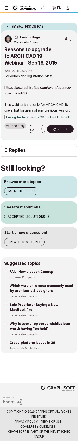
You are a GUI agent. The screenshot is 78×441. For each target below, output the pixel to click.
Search (43, 8)
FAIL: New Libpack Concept (32, 272)
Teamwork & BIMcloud (25, 348)
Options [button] (71, 25)
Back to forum (21, 191)
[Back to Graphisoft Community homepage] (25, 7)
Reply (62, 129)
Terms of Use (51, 421)
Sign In (69, 8)
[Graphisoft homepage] (58, 388)
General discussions (23, 296)
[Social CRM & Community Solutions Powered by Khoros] (12, 400)
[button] (32, 129)
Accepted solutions (26, 216)
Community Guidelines (38, 426)
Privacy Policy (26, 421)
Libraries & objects (22, 277)
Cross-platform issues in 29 (32, 343)
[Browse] (7, 8)
